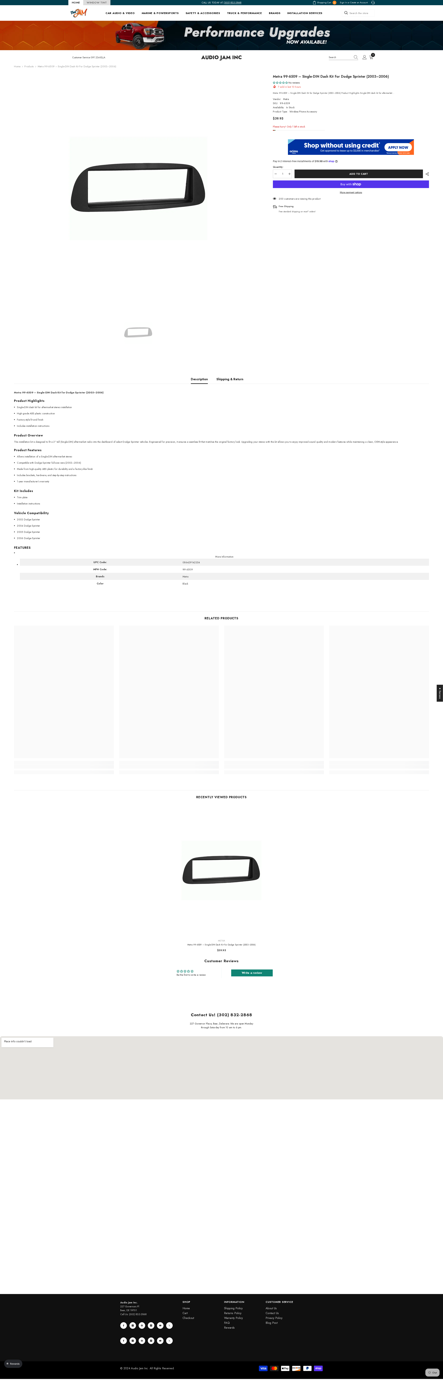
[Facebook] (123, 1325)
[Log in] (365, 57)
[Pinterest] (142, 1325)
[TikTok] (151, 1325)
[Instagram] (132, 1325)
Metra (286, 99)
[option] (138, 188)
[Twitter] (169, 1325)
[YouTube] (160, 1325)
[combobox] (358, 13)
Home (17, 66)
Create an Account (359, 2)
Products (29, 66)
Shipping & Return (229, 379)
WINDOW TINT (97, 2)
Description (199, 379)
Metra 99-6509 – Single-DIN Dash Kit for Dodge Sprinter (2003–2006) (221, 944)
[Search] (358, 13)
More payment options (351, 192)
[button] (280, 82)
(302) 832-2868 (232, 2)
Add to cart (358, 174)
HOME (76, 2)
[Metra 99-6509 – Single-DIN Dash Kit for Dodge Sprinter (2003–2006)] (222, 870)
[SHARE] (426, 174)
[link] (64, 767)
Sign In (343, 2)
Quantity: (278, 167)
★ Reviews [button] (440, 693)
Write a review (252, 973)
